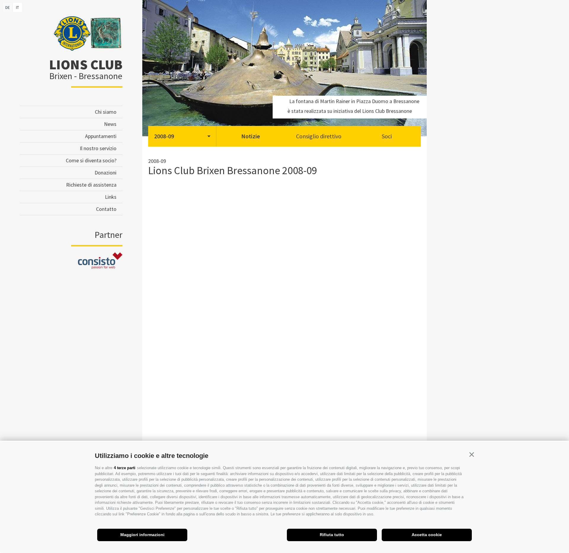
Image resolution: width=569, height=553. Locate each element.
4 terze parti (124, 468)
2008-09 (164, 136)
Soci (387, 136)
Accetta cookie (427, 534)
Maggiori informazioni (142, 534)
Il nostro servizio (98, 148)
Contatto (106, 209)
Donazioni (105, 172)
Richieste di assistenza (91, 184)
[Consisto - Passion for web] (100, 267)
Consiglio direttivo (318, 136)
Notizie (250, 136)
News (110, 124)
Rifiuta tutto (332, 534)
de (7, 7)
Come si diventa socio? (91, 160)
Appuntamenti (100, 136)
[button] (471, 454)
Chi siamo (105, 111)
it (17, 7)
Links (110, 196)
